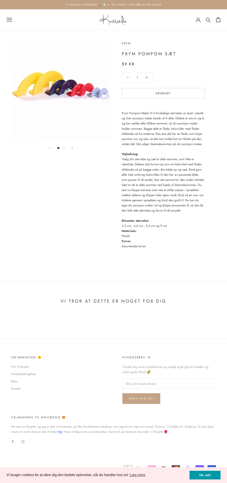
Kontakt (15, 388)
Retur (14, 381)
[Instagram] (22, 441)
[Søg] (208, 19)
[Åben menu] (9, 20)
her (60, 431)
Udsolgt (163, 93)
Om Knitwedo (20, 366)
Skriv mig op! (141, 399)
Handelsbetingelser (23, 374)
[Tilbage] (49, 148)
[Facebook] (12, 441)
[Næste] (72, 148)
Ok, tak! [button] (205, 475)
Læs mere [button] (137, 475)
